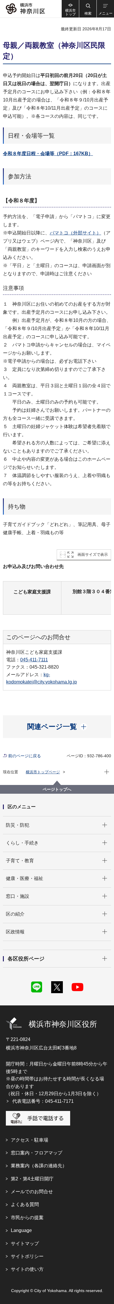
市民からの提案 (27, 1217)
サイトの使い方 (27, 1269)
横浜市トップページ (43, 772)
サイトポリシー (27, 1256)
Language (21, 1230)
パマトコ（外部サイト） (75, 232)
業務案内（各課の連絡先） (39, 1165)
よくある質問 (25, 1204)
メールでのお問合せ (32, 1191)
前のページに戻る (24, 755)
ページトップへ (57, 789)
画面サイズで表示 (92, 554)
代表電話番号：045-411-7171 (43, 1101)
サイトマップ (25, 1243)
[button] (87, 8)
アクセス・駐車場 (29, 1140)
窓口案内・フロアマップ (36, 1152)
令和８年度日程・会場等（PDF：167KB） (48, 153)
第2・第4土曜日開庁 (32, 1178)
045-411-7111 (34, 659)
